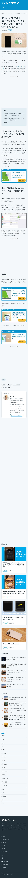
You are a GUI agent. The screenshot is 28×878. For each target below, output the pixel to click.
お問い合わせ (5, 851)
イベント (3, 753)
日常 (2, 792)
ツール (3, 845)
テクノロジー (4, 771)
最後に (7, 122)
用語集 (3, 848)
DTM (2, 739)
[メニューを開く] (6, 7)
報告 (2, 789)
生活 (2, 799)
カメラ (3, 760)
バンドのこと (4, 778)
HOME (2, 13)
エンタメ (3, 757)
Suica (3, 379)
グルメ (3, 767)
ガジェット (4, 764)
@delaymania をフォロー (16, 415)
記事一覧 (3, 842)
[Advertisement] (14, 92)
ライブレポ (4, 785)
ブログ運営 (4, 782)
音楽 (2, 803)
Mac (2, 746)
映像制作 (3, 796)
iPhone (8, 13)
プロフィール (5, 839)
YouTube (3, 750)
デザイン (3, 775)
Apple (2, 735)
